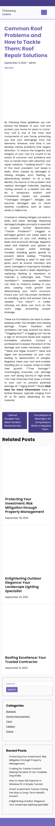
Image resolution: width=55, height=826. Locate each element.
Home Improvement (18, 716)
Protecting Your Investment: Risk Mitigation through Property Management (24, 505)
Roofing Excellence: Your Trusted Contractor (25, 659)
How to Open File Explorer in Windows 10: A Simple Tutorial (26, 782)
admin (32, 62)
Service (8, 67)
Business (11, 711)
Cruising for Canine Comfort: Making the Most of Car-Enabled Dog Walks (28, 772)
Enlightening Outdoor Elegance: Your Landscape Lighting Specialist (23, 584)
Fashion (10, 726)
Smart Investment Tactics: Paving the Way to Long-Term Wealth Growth (28, 792)
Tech (9, 721)
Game (9, 731)
